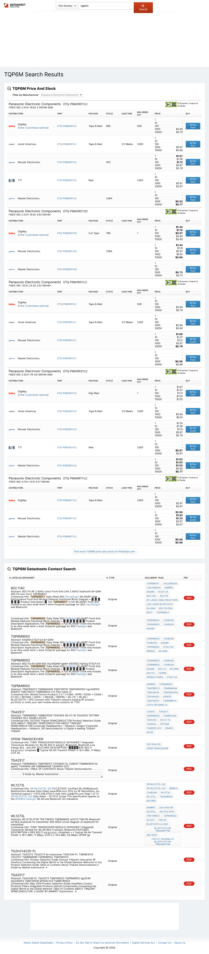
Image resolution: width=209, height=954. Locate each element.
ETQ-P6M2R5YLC (67, 126)
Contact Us (164, 942)
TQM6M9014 (169, 700)
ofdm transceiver (157, 748)
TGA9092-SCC (154, 728)
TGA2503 (151, 724)
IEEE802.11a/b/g (155, 677)
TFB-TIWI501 (153, 815)
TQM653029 (169, 715)
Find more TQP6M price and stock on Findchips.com (104, 551)
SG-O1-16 (165, 719)
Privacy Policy (64, 942)
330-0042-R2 (153, 744)
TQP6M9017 (153, 583)
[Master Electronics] (13, 198)
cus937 (151, 711)
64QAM (150, 591)
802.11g (151, 673)
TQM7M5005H (170, 692)
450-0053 (152, 835)
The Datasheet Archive (15, 5)
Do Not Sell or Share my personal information (102, 942)
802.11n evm (165, 608)
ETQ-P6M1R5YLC (66, 304)
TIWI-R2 (162, 820)
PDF (189, 598)
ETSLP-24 (163, 591)
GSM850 (151, 684)
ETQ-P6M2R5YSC (67, 233)
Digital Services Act (143, 942)
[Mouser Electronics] (13, 162)
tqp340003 (153, 696)
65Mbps (151, 807)
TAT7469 (164, 724)
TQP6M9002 (153, 620)
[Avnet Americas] (13, 144)
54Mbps (168, 587)
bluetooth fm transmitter (162, 829)
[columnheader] (55, 577)
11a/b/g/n (70, 618)
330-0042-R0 (166, 807)
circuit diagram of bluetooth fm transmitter (162, 841)
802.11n (164, 595)
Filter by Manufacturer (26, 94)
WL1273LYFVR (167, 811)
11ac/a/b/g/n (72, 596)
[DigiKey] (13, 126)
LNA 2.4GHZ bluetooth (160, 604)
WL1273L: (166, 792)
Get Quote (193, 340)
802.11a (162, 668)
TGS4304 (151, 719)
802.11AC (151, 595)
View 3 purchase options (33, 127)
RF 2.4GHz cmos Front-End (162, 600)
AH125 (150, 732)
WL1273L (151, 796)
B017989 (151, 800)
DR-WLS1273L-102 (41, 788)
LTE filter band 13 (157, 704)
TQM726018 (153, 692)
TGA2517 (163, 711)
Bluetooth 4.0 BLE (157, 824)
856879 (167, 696)
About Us (179, 942)
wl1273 (151, 820)
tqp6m (162, 673)
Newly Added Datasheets (38, 942)
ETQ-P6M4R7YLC (67, 500)
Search (143, 9)
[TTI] (13, 180)
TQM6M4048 (170, 688)
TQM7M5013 (153, 688)
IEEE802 (151, 651)
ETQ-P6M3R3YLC (67, 393)
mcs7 (150, 612)
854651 (169, 728)
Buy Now (193, 126)
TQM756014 (153, 700)
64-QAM (151, 608)
